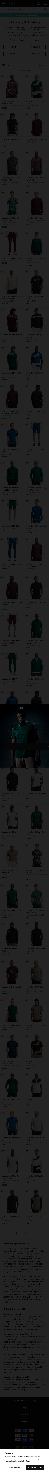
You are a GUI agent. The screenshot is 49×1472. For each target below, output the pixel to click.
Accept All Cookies (35, 1467)
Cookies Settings (14, 1467)
